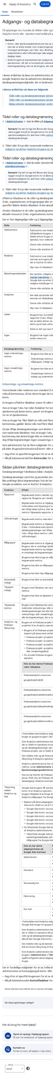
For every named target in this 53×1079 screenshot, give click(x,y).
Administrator (14, 121)
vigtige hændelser (39, 277)
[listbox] (14, 1069)
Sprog (10, 1065)
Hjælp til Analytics (20, 4)
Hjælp (5, 11)
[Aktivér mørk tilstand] (28, 1068)
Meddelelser (17, 11)
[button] (4, 4)
